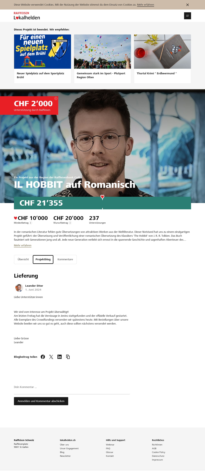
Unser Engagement (69, 448)
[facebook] (43, 357)
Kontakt (110, 456)
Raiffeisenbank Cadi (67, 177)
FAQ (108, 448)
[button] (187, 15)
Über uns (64, 444)
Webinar (110, 444)
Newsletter (65, 456)
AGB (154, 448)
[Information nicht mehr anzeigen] (187, 5)
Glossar (109, 452)
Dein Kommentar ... (25, 387)
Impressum (157, 459)
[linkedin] (59, 357)
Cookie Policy (158, 452)
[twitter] (51, 357)
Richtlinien (157, 444)
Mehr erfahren (145, 4)
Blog (62, 452)
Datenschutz (158, 456)
